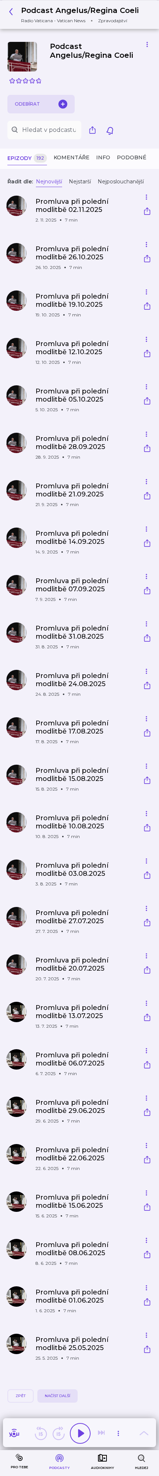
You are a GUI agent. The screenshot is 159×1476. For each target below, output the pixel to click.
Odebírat (27, 104)
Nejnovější (49, 181)
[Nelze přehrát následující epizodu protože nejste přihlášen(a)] (102, 1433)
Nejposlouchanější (121, 181)
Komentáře (71, 157)
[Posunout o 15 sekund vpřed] (58, 1433)
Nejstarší (80, 181)
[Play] (80, 1433)
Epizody (25, 158)
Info (103, 157)
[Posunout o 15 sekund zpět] (41, 1433)
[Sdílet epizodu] (147, 212)
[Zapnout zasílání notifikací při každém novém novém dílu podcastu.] (109, 130)
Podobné (131, 157)
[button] (76, 14)
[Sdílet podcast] (94, 130)
